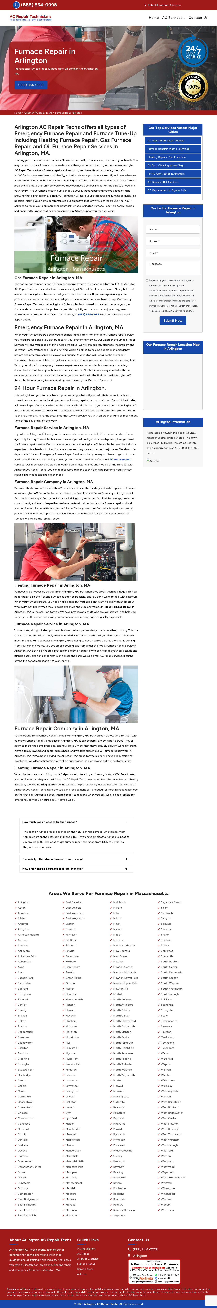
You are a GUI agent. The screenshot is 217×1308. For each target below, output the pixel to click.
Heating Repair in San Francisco (167, 157)
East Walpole (73, 907)
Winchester (168, 1193)
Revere (117, 1183)
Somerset (167, 950)
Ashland (22, 940)
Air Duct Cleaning (87, 1258)
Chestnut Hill (26, 1118)
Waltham (166, 1069)
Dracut (22, 1177)
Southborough (170, 994)
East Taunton (74, 902)
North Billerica (121, 1010)
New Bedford (121, 950)
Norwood (119, 1091)
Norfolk (118, 994)
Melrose (70, 1204)
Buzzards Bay (26, 1069)
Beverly (22, 1010)
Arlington (23, 929)
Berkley (22, 1004)
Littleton (71, 1102)
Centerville (24, 1096)
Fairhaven (71, 934)
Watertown (168, 1080)
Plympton (119, 1139)
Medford (71, 1193)
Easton (70, 923)
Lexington (72, 1091)
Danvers (23, 1139)
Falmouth (71, 945)
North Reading (122, 1058)
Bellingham (24, 994)
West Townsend (171, 1134)
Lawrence (72, 1085)
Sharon (165, 934)
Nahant (117, 929)
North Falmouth (123, 1042)
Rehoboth (119, 1177)
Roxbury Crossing (124, 1210)
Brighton (23, 1048)
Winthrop (166, 1199)
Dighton (23, 1156)
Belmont (23, 999)
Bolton (22, 1021)
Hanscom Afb (74, 999)
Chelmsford (25, 1107)
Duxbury (23, 1188)
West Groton (169, 1118)
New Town (120, 956)
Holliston (71, 1031)
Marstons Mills (74, 1166)
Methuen (71, 1210)
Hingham (71, 1021)
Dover (21, 1172)
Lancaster (72, 1080)
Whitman (166, 1183)
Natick (117, 934)
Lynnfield (71, 1118)
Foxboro (71, 961)
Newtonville (120, 988)
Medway (71, 1199)
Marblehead (73, 1139)
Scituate (166, 923)
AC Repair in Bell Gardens (163, 182)
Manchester (73, 1129)
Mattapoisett (74, 1183)
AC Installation (86, 1248)
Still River (166, 999)
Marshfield (72, 1156)
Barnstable (24, 983)
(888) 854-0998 (39, 4)
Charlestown (26, 1102)
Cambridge (24, 1075)
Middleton (119, 902)
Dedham (23, 1145)
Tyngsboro (167, 1048)
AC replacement (120, 459)
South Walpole (170, 983)
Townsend (167, 1042)
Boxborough (25, 1031)
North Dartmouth (124, 1026)
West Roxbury (169, 1129)
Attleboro (24, 950)
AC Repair (83, 1253)
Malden (70, 1123)
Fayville (70, 950)
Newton (118, 961)
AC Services (172, 18)
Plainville (118, 1129)
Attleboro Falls (27, 956)
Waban (165, 1053)
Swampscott (169, 1021)
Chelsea (23, 1112)
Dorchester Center (29, 1166)
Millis (116, 913)
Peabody (118, 1107)
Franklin (70, 972)
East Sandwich (27, 1215)
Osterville (119, 1102)
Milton (117, 918)
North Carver (121, 1015)
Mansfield (71, 1134)
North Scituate (122, 1064)
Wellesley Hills (169, 1091)
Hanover (71, 994)
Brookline (23, 1058)
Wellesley (166, 1085)
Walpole (166, 1064)
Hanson (70, 1004)
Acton (22, 907)
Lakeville (71, 1075)
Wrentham (167, 1210)
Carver (22, 1091)
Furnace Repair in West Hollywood (169, 148)
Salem (164, 907)
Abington (23, 902)
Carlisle (22, 1085)
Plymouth (119, 1134)
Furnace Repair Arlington (68, 112)
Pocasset (119, 1145)
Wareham (166, 1075)
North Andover (122, 999)
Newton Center (123, 967)
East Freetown (27, 1210)
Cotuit (22, 1134)
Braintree (23, 1037)
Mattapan (71, 1177)
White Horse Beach (173, 1177)
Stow (164, 1015)
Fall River (71, 940)
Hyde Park (72, 1058)
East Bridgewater (28, 1199)
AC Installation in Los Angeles (166, 140)
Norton (117, 1080)
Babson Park (25, 977)
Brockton (23, 1053)
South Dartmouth (172, 972)
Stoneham (167, 1004)
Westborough (169, 1145)
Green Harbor (74, 977)
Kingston (71, 1069)
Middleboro (72, 1215)
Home (154, 18)
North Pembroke (123, 1053)
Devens (22, 1150)
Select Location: (158, 5)
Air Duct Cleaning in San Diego (166, 165)
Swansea (166, 1026)
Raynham (118, 1166)
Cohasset (24, 1123)
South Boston (169, 961)
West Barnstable (171, 1102)
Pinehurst (119, 1123)
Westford (167, 1150)
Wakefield (167, 1058)
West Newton (170, 1123)
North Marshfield (123, 1048)
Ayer (20, 972)
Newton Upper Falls (125, 983)
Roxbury (118, 1204)
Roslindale (119, 1199)
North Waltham (122, 1069)
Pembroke (119, 1112)
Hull (68, 1042)
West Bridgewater (172, 1112)
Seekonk (166, 929)
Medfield (71, 1188)
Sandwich (167, 913)
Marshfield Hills (75, 1161)
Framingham (73, 967)
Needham (119, 940)
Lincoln (70, 1096)
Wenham (166, 1096)
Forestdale (72, 956)
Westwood (168, 1166)
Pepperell (118, 1118)
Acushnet (24, 913)
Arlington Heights (29, 934)
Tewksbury (167, 1037)
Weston (166, 1156)
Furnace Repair (86, 1263)
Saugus (165, 918)
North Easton (121, 1037)
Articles (81, 1274)
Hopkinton (72, 1037)
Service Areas (85, 1269)
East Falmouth (27, 1204)
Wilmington (168, 1188)
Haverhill (71, 1015)
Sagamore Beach (171, 902)
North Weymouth (124, 1075)
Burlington (24, 1064)
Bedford (23, 988)
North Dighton (122, 1031)
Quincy (117, 1156)
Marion (70, 1145)
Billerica (22, 1015)
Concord (23, 1129)
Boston (22, 1026)
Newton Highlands (124, 972)
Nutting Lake (121, 1096)
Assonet (23, 945)
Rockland (118, 1193)
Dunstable (24, 1183)
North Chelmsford (124, 1021)
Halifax (70, 988)
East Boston (25, 1193)
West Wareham (170, 1139)
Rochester (119, 1188)
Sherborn (166, 940)
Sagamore (119, 1215)
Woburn (166, 1204)
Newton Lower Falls (125, 977)
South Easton (169, 977)
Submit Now (172, 320)
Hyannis (70, 1053)
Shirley (165, 945)
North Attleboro (123, 1004)
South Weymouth (172, 988)
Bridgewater (25, 1042)
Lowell (70, 1107)
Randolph (119, 1161)
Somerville (167, 956)
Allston (22, 918)
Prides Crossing (122, 1150)
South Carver (169, 967)
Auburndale (25, 961)
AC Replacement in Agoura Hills (167, 190)
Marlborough (73, 1150)
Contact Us (198, 18)
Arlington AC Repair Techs (38, 112)
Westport (167, 1161)
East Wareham (74, 913)
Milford (117, 907)
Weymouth (167, 1172)
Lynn (69, 1112)
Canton (22, 1080)
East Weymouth (75, 918)
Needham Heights (124, 945)
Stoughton (167, 1010)
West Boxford (169, 1107)
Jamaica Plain (74, 1064)
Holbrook (71, 1026)
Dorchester (25, 1161)
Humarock (72, 1048)
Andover (23, 923)
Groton (70, 983)
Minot (117, 923)
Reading (118, 1172)
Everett (70, 929)
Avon (21, 967)
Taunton (166, 1031)
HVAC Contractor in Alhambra (166, 173)
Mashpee (71, 1172)
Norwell (118, 1085)
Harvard (70, 1010)
